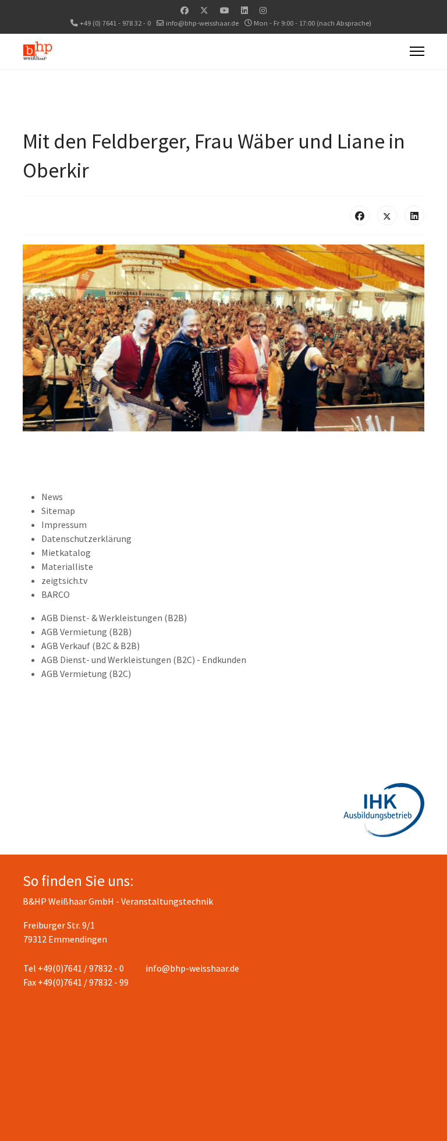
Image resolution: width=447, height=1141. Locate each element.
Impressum (64, 524)
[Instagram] (263, 10)
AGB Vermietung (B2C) (86, 673)
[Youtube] (224, 10)
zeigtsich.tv (64, 580)
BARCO (55, 594)
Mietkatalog (66, 552)
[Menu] (417, 51)
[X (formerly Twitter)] (387, 215)
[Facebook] (184, 10)
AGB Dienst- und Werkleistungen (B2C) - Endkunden (143, 659)
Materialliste (67, 566)
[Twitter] (204, 10)
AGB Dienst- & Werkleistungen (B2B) (114, 617)
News (52, 496)
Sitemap (58, 510)
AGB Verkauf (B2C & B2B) (90, 645)
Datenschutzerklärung (86, 538)
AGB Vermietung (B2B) (86, 631)
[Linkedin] (244, 10)
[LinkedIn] (414, 215)
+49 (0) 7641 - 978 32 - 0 (115, 23)
